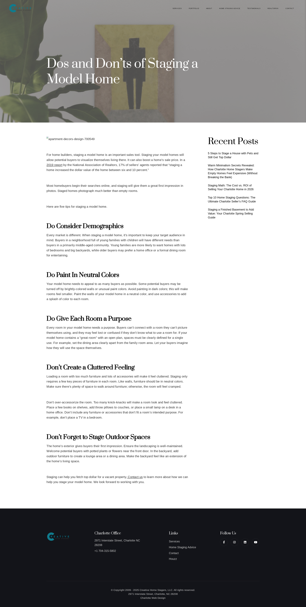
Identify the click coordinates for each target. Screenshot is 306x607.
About (209, 8)
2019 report (54, 165)
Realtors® (273, 8)
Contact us (135, 477)
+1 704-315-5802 (105, 550)
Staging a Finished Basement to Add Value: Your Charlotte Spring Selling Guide (231, 213)
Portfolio (194, 8)
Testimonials (254, 8)
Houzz (173, 558)
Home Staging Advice (229, 8)
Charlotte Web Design (153, 597)
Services (177, 8)
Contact (290, 8)
